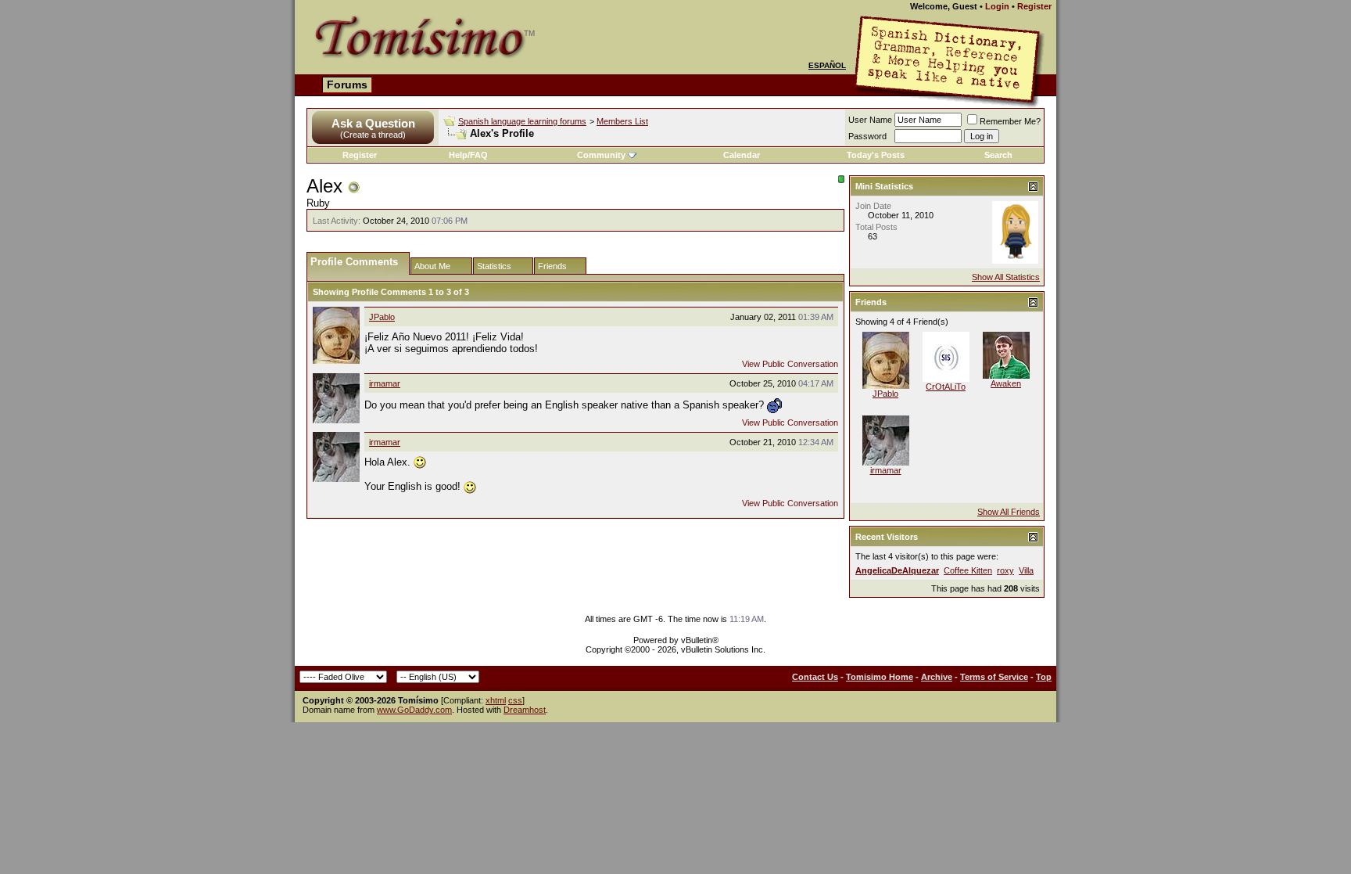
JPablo (382, 317)
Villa (1026, 570)
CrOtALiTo (946, 386)
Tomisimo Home (879, 677)
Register (1034, 6)
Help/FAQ (468, 155)
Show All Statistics (1006, 277)
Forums (347, 84)
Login (997, 6)
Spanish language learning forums (522, 121)
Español (827, 65)
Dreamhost (524, 709)
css (515, 700)
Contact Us (815, 677)
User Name (870, 119)
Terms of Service (994, 677)
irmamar (384, 383)
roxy (1005, 570)
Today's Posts (876, 155)
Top (1044, 677)
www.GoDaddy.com (414, 709)
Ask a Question (373, 123)
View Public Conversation (790, 364)
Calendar (741, 155)
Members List (622, 121)
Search (998, 155)
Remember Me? (1010, 121)
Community (601, 155)
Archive (936, 677)
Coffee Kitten (968, 570)
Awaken (1006, 383)
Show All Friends (1008, 511)
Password (867, 136)
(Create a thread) (373, 134)
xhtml (496, 700)
